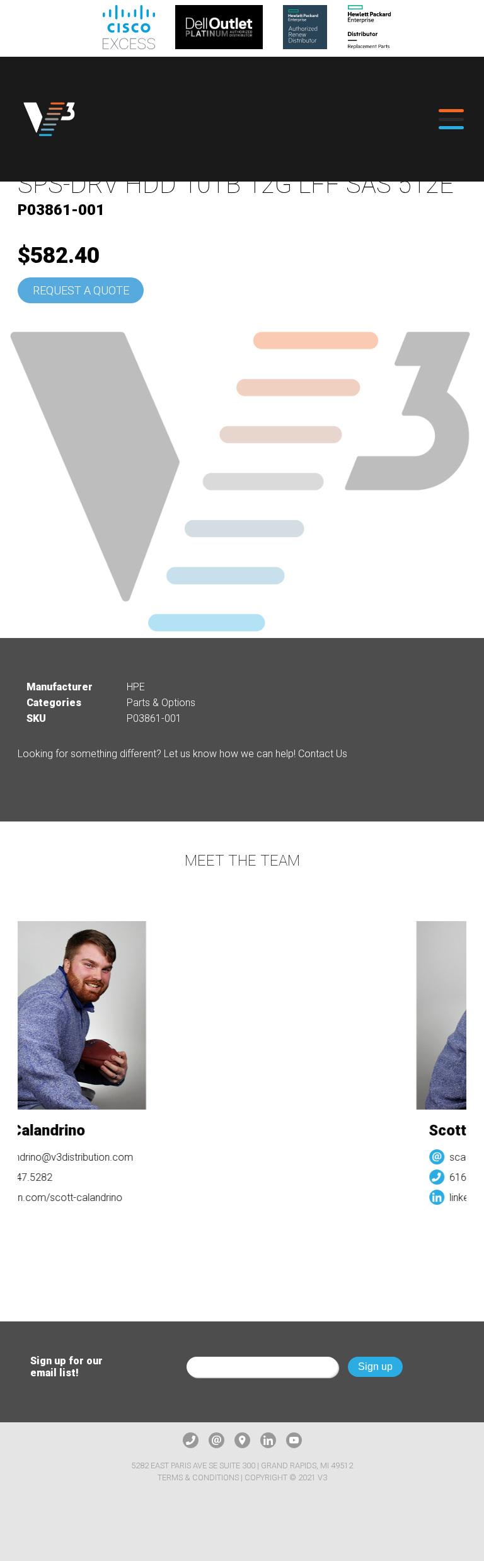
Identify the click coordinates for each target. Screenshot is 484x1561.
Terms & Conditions (198, 1477)
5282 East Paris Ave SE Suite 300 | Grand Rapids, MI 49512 (242, 1465)
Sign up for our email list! (66, 1367)
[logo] (49, 119)
